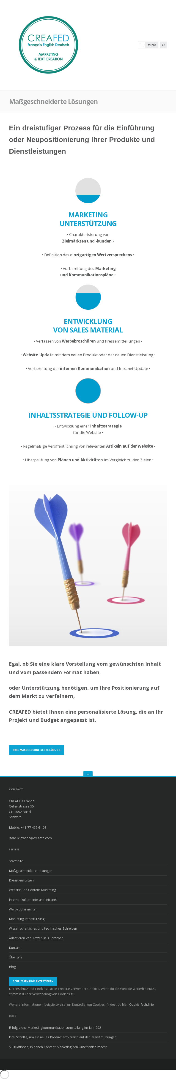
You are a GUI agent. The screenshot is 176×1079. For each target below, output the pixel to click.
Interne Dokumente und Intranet (33, 899)
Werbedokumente (22, 909)
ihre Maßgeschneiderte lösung (36, 750)
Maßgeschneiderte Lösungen (30, 870)
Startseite (16, 861)
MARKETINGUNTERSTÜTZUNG (88, 219)
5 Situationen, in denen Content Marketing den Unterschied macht (58, 1047)
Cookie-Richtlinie (141, 1004)
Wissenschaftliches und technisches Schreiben (43, 928)
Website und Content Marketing (32, 890)
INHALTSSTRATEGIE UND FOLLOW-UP (87, 415)
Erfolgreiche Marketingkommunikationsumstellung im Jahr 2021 (56, 1027)
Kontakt (15, 947)
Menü (152, 45)
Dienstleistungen (21, 880)
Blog (12, 967)
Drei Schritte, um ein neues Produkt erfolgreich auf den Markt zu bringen (62, 1037)
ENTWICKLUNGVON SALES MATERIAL (88, 326)
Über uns (15, 957)
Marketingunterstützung (26, 919)
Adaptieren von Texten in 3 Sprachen (36, 938)
